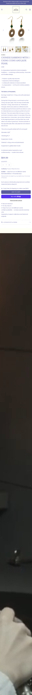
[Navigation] (2, 9)
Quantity (4, 161)
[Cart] (30, 9)
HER (25, 3)
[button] (3, 30)
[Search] (26, 9)
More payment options (16, 200)
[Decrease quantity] (3, 165)
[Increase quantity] (9, 165)
